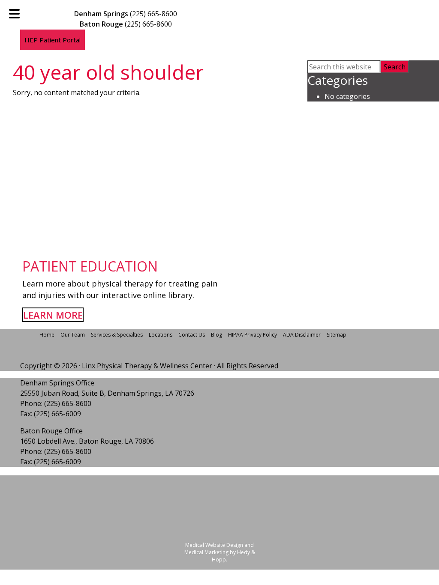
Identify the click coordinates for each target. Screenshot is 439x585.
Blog (216, 334)
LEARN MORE (53, 314)
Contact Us (191, 334)
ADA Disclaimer (302, 334)
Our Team (72, 334)
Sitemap (336, 334)
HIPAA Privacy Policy (252, 334)
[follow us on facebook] (94, 48)
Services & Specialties (117, 334)
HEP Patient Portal (52, 40)
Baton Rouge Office (51, 431)
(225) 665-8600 (153, 13)
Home (46, 334)
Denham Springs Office (57, 383)
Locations (160, 334)
